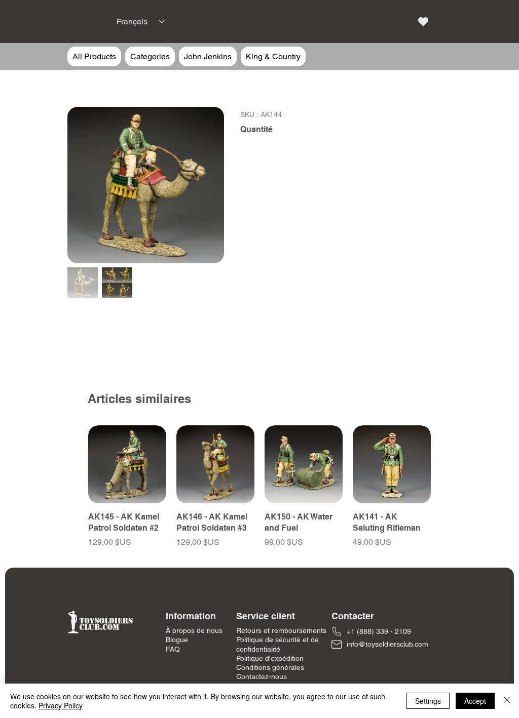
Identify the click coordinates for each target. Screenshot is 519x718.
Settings (428, 701)
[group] (259, 487)
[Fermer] (507, 701)
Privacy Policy (61, 705)
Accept (475, 701)
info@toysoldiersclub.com (387, 644)
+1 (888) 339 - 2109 (379, 631)
